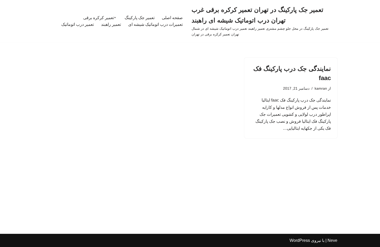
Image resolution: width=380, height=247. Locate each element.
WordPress (300, 240)
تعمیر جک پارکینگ (140, 18)
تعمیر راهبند (111, 24)
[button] (115, 18)
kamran (321, 88)
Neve (332, 240)
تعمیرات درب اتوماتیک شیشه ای (155, 24)
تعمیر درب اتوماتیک (77, 24)
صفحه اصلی (172, 18)
